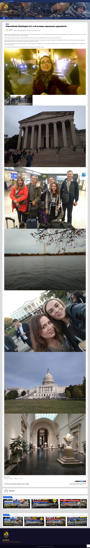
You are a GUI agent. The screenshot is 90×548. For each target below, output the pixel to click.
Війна (8, 502)
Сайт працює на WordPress (41, 546)
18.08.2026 (28, 524)
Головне (11, 502)
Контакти (57, 18)
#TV (16, 30)
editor (11, 524)
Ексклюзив (79, 518)
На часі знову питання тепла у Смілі (77, 483)
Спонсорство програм (29, 18)
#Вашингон (29, 30)
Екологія (76, 518)
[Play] (45, 72)
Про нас (8, 18)
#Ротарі (36, 30)
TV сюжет (5, 502)
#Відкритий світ (23, 30)
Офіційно (14, 502)
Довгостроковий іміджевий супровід (44, 18)
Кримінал (83, 518)
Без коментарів (38, 502)
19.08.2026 (6, 524)
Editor (11, 29)
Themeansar (51, 546)
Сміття (70, 502)
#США (39, 30)
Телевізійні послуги (17, 18)
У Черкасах (21, 502)
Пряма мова (18, 502)
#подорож (33, 30)
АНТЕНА (5, 12)
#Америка (19, 30)
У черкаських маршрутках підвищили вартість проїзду (17, 483)
